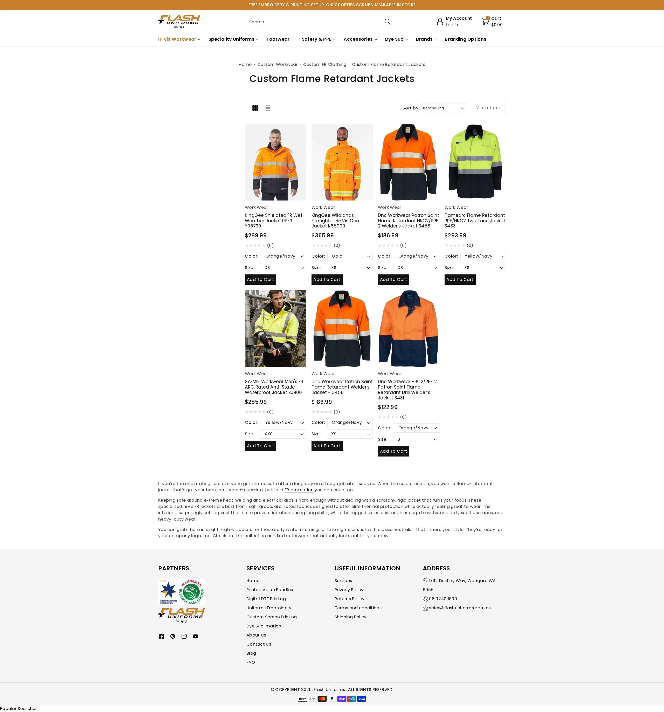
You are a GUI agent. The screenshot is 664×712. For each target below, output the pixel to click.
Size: (249, 268)
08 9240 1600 (443, 599)
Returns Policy (349, 599)
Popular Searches (19, 708)
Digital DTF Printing (266, 599)
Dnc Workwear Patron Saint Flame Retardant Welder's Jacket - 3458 (342, 386)
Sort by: (411, 108)
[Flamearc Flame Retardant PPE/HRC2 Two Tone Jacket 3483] (475, 162)
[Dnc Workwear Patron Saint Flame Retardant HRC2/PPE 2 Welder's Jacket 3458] (408, 162)
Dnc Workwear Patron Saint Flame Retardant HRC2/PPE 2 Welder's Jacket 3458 (408, 220)
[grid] (254, 108)
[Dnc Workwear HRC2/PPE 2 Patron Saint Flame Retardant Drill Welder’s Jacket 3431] (408, 328)
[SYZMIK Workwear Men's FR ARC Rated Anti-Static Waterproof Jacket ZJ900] (275, 328)
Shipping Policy (350, 617)
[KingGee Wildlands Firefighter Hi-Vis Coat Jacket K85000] (342, 162)
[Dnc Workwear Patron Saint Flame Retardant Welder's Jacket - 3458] (342, 328)
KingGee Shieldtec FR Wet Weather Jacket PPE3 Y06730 (273, 220)
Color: (251, 256)
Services (343, 581)
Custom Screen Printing (271, 617)
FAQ (250, 662)
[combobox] (321, 21)
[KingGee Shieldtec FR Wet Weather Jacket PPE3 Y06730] (275, 162)
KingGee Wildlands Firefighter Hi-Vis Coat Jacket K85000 (336, 220)
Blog (251, 653)
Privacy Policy (349, 590)
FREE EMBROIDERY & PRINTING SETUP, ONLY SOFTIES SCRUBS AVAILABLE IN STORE (332, 5)
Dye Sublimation (263, 626)
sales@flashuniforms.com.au (460, 608)
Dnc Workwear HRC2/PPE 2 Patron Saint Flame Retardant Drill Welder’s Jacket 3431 (407, 389)
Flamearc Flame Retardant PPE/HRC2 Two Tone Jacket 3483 (475, 220)
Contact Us (258, 644)
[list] (267, 108)
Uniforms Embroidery (269, 608)
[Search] (388, 21)
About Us (256, 635)
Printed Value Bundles (269, 590)
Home (252, 581)
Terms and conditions (358, 608)
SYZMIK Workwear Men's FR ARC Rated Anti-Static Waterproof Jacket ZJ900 (274, 386)
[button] (492, 21)
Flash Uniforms (330, 690)
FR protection (299, 490)
